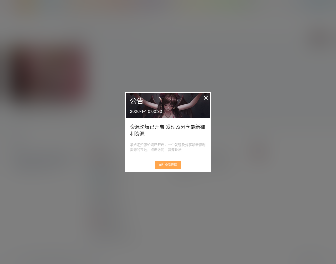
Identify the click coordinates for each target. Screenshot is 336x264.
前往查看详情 (168, 165)
